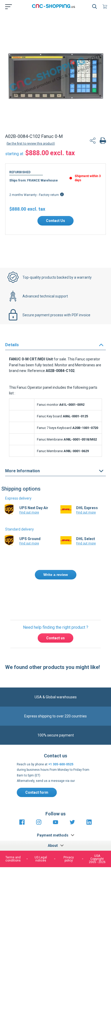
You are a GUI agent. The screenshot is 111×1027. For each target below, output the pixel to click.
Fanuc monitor (47, 405)
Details (12, 344)
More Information (22, 470)
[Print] (103, 141)
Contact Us (55, 221)
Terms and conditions (13, 859)
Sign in (62, 596)
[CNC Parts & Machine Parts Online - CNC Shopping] (54, 6)
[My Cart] (106, 6)
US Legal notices (41, 859)
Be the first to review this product (30, 143)
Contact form (36, 792)
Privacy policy (69, 859)
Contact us (55, 638)
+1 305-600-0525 (60, 764)
